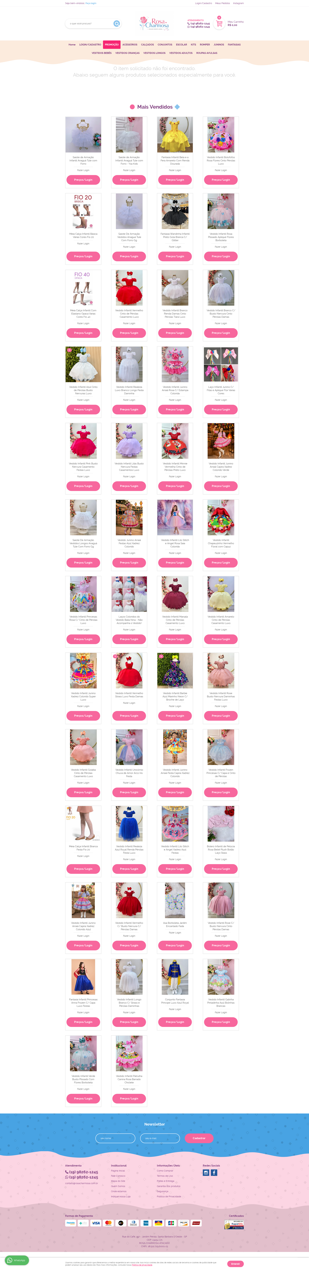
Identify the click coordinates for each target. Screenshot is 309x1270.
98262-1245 (200, 23)
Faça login (90, 3)
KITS (193, 44)
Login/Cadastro (203, 3)
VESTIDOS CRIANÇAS (127, 53)
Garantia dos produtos (168, 1186)
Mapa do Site (118, 1181)
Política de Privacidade (169, 1196)
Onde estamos (118, 1191)
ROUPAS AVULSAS (206, 53)
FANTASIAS (234, 44)
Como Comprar (165, 1170)
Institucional (118, 1165)
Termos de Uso (165, 1176)
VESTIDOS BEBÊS (102, 53)
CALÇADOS (147, 44)
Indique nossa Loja (121, 1196)
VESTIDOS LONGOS (154, 53)
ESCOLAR (181, 44)
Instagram (238, 3)
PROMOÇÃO (112, 44)
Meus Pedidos (222, 3)
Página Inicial (118, 1170)
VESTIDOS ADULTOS (180, 53)
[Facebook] (214, 1172)
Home (72, 44)
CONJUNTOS (165, 44)
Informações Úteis (168, 1165)
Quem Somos (118, 1186)
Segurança (162, 1191)
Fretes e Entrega (165, 1181)
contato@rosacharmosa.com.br (81, 1183)
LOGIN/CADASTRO (90, 44)
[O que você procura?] (116, 23)
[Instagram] (206, 1172)
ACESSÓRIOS (129, 44)
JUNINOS (219, 44)
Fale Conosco (118, 1176)
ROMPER (205, 44)
